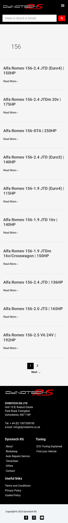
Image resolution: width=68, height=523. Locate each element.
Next (36, 372)
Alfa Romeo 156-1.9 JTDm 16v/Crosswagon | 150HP (27, 253)
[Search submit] (62, 18)
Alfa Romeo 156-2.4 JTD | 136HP (33, 282)
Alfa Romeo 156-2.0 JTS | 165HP (33, 308)
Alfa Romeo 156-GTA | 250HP (29, 130)
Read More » (10, 81)
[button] (63, 5)
